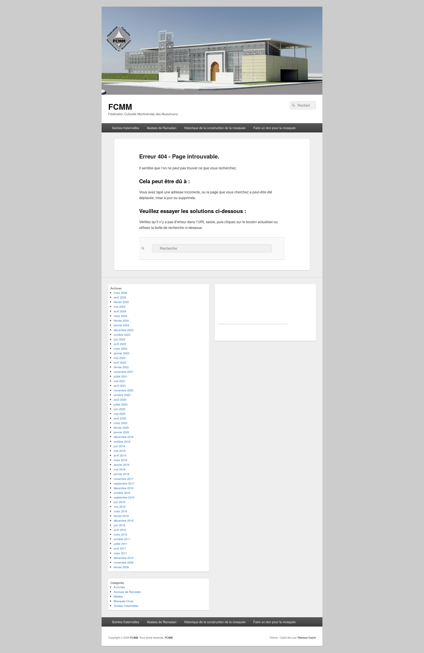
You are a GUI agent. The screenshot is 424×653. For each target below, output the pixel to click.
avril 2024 (120, 311)
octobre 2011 (122, 539)
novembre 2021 (123, 372)
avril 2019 (120, 455)
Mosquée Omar (123, 601)
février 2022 (121, 367)
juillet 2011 (120, 544)
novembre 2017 (123, 479)
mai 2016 (119, 506)
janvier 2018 (121, 474)
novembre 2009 (123, 562)
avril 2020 (120, 418)
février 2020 (121, 427)
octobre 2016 (122, 493)
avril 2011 (120, 548)
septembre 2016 (124, 497)
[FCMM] (212, 93)
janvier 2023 (121, 353)
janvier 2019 (121, 464)
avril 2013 (120, 530)
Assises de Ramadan (161, 128)
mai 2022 (119, 358)
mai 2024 (119, 306)
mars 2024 (120, 316)
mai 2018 (119, 469)
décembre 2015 (123, 520)
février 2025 (121, 302)
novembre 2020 (123, 390)
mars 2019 (120, 460)
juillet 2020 (120, 404)
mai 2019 (119, 451)
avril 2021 (120, 385)
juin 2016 (119, 502)
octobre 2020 (122, 395)
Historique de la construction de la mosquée (215, 128)
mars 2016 (120, 511)
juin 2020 (119, 409)
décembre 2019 (123, 437)
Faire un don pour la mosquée (274, 128)
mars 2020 (120, 423)
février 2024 (121, 320)
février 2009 (121, 567)
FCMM (120, 106)
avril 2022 (120, 362)
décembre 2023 (123, 330)
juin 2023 (119, 339)
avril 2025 (120, 297)
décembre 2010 (123, 558)
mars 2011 (120, 553)
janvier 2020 (121, 432)
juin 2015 (119, 525)
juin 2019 (119, 446)
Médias (118, 596)
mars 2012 (120, 534)
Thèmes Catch (306, 638)
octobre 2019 (122, 441)
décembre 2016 (123, 488)
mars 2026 (120, 293)
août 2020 (120, 399)
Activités (119, 587)
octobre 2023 (122, 334)
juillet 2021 (120, 376)
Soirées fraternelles (125, 128)
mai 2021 (119, 381)
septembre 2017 (124, 483)
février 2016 (121, 516)
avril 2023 (120, 344)
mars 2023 (120, 348)
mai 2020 (119, 413)
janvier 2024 (121, 325)
